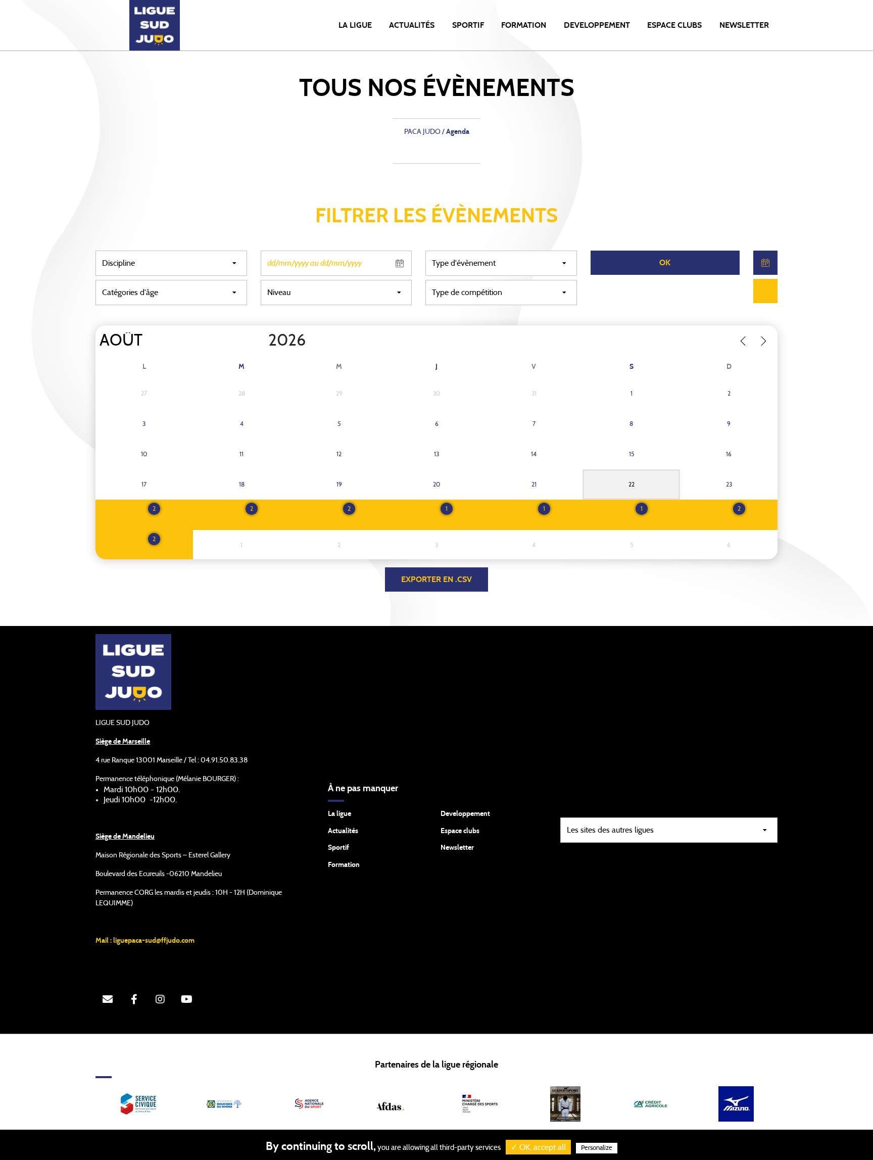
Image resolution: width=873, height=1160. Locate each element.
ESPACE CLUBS (674, 25)
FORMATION (523, 25)
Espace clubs (460, 831)
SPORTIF (468, 25)
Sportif (338, 847)
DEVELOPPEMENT (597, 25)
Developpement (465, 813)
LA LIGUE (355, 25)
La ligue (339, 813)
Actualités (411, 25)
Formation (344, 864)
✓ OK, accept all (538, 1147)
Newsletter (457, 847)
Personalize (596, 1148)
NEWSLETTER (744, 25)
